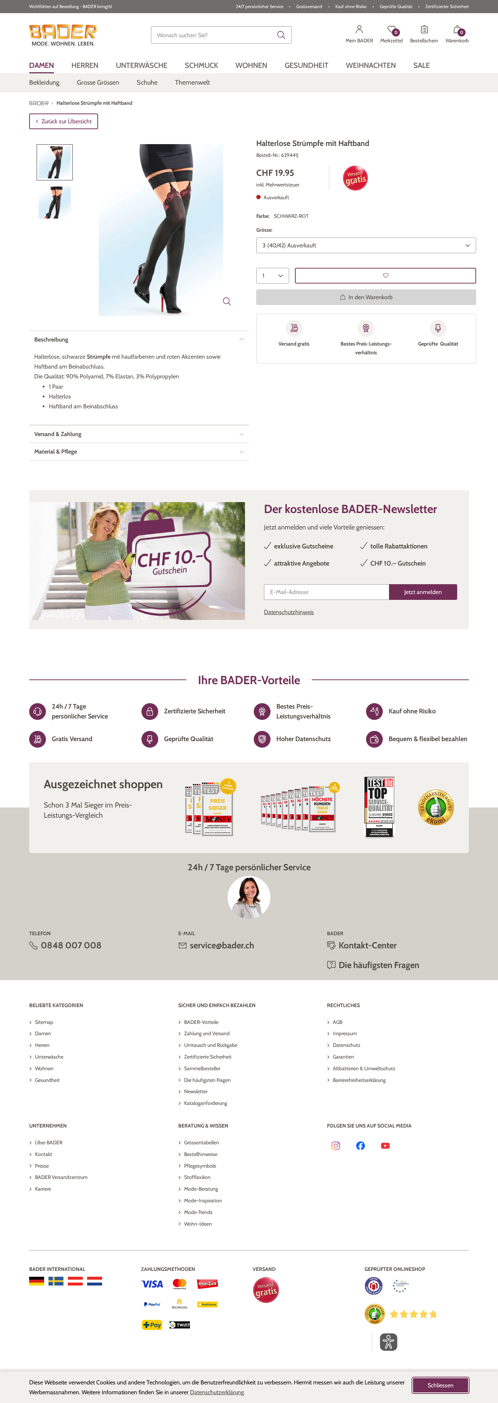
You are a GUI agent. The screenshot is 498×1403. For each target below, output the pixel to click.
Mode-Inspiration (203, 1200)
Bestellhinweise (200, 1154)
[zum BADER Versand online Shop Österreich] (75, 1281)
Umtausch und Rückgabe (210, 1045)
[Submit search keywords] (281, 35)
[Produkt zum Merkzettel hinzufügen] (385, 275)
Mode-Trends (198, 1212)
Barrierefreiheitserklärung (359, 1080)
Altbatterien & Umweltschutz (364, 1068)
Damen (43, 1033)
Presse (42, 1166)
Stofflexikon (197, 1177)
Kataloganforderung (205, 1103)
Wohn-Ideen (198, 1224)
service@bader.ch (222, 945)
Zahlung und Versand (207, 1033)
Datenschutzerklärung (217, 1392)
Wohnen (44, 1068)
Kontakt (43, 1154)
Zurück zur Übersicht (67, 121)
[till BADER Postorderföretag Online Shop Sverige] (55, 1281)
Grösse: (264, 230)
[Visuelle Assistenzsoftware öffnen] (385, 1342)
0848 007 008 (71, 945)
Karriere (43, 1189)
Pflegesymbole (200, 1166)
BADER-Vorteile (201, 1022)
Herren (42, 1045)
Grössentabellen (201, 1142)
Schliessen (441, 1385)
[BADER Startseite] (63, 35)
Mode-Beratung (201, 1189)
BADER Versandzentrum (61, 1177)
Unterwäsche (49, 1056)
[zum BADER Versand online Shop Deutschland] (36, 1281)
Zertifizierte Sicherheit (208, 1056)
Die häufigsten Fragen (207, 1080)
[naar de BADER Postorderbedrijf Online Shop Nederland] (94, 1281)
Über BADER (48, 1142)
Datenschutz (347, 1045)
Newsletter (195, 1091)
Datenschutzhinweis (289, 612)
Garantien (343, 1056)
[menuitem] (41, 65)
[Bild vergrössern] (227, 301)
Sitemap (44, 1022)
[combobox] (221, 35)
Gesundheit (47, 1080)
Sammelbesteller (202, 1068)
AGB (337, 1022)
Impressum (345, 1033)
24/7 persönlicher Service (259, 6)
